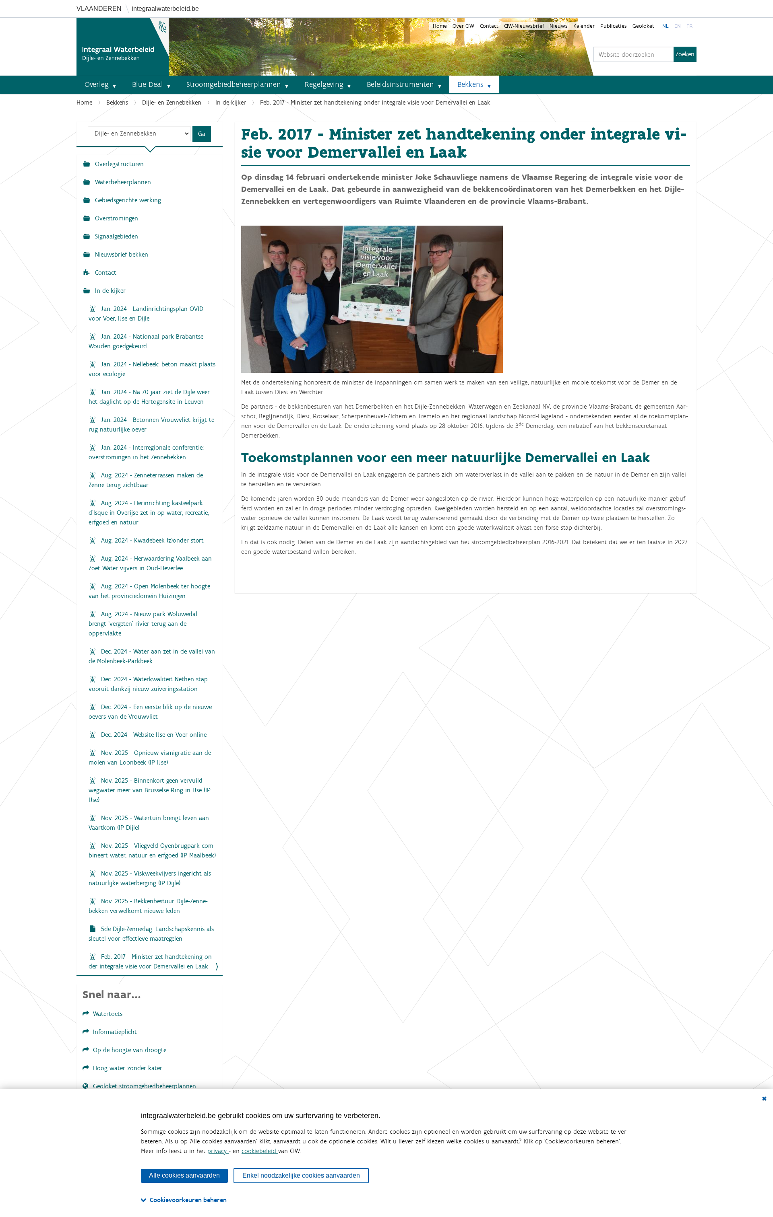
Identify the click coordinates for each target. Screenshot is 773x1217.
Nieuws (559, 26)
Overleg (97, 84)
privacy (218, 1151)
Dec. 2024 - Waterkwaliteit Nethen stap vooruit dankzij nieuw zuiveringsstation (148, 684)
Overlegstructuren (118, 164)
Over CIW (463, 26)
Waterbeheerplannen (122, 182)
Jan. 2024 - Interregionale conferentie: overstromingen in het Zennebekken (146, 452)
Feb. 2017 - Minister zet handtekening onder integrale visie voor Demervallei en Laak (151, 961)
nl (665, 26)
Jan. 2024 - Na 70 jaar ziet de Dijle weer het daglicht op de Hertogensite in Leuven (149, 396)
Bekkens (470, 84)
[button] (117, 84)
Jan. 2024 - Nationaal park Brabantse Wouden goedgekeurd (146, 341)
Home (440, 26)
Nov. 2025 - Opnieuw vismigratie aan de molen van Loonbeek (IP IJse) (150, 757)
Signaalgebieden (115, 236)
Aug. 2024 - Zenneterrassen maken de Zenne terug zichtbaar (146, 480)
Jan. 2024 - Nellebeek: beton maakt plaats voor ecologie (152, 369)
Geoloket (643, 26)
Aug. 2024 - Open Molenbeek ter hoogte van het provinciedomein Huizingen (149, 591)
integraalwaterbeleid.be (165, 8)
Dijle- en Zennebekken (171, 102)
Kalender (584, 26)
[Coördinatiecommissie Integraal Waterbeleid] (122, 47)
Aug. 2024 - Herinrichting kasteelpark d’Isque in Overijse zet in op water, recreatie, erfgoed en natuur (149, 512)
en (677, 26)
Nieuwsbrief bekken (120, 254)
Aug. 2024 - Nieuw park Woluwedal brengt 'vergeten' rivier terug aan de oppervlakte (143, 623)
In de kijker (230, 102)
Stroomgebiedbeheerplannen (233, 84)
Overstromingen (115, 218)
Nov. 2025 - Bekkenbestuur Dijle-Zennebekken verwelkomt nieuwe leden (148, 906)
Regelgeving (323, 84)
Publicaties (613, 26)
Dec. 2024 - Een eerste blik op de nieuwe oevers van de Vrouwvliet (150, 711)
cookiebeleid (260, 1151)
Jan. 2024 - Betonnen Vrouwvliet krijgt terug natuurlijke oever (152, 424)
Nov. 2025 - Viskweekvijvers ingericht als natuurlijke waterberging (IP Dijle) (150, 878)
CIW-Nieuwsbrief (524, 26)
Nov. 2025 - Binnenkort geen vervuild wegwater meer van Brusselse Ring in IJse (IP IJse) (150, 790)
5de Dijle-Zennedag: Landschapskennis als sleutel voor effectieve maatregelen (151, 933)
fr (689, 26)
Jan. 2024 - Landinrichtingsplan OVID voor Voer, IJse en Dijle (146, 313)
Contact (489, 26)
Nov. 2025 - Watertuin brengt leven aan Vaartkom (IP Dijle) (149, 822)
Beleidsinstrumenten (400, 84)
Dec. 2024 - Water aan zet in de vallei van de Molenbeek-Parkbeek (152, 656)
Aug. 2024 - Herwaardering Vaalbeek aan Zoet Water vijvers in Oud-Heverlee (150, 563)
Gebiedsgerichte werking (127, 200)
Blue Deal (147, 84)
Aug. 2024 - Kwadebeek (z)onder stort (151, 540)
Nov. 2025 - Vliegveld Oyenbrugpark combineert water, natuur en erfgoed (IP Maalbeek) (152, 850)
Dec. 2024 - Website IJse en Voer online (153, 734)
